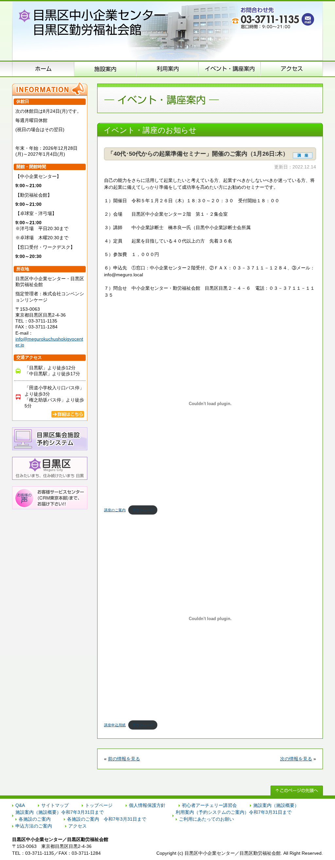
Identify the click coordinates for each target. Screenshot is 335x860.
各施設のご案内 (35, 819)
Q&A (20, 805)
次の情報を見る (296, 758)
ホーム (43, 69)
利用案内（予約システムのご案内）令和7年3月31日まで (233, 812)
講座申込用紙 (115, 725)
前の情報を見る (124, 758)
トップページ (99, 805)
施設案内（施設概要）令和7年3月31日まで (59, 812)
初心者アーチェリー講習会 (209, 805)
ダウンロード (143, 510)
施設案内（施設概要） (105, 69)
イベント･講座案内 (230, 69)
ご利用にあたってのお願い (206, 819)
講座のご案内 (115, 510)
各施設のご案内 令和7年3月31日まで (106, 819)
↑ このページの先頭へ (297, 790)
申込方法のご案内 (167, 69)
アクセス (292, 69)
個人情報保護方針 (147, 805)
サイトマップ (55, 805)
